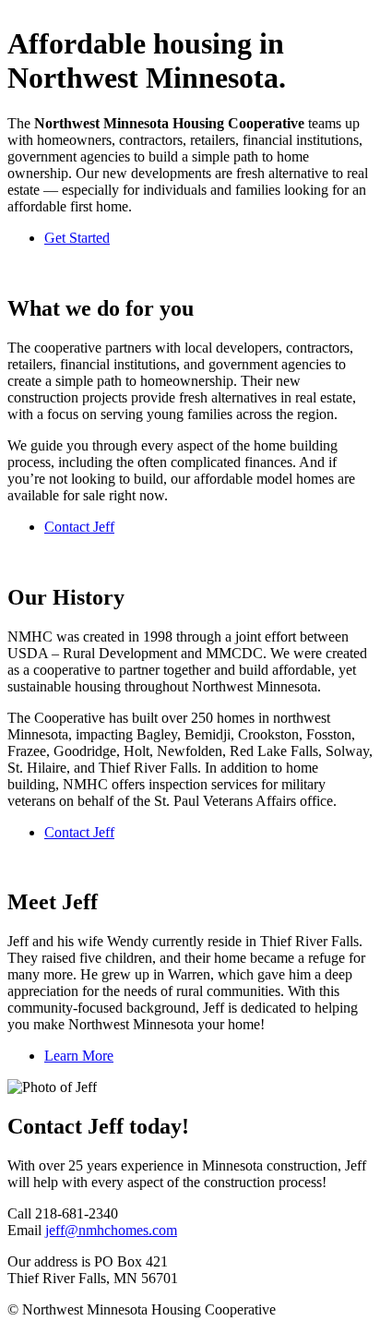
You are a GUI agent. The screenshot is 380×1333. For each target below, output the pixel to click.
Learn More (78, 1055)
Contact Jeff (79, 526)
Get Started (77, 238)
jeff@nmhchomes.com (111, 1230)
